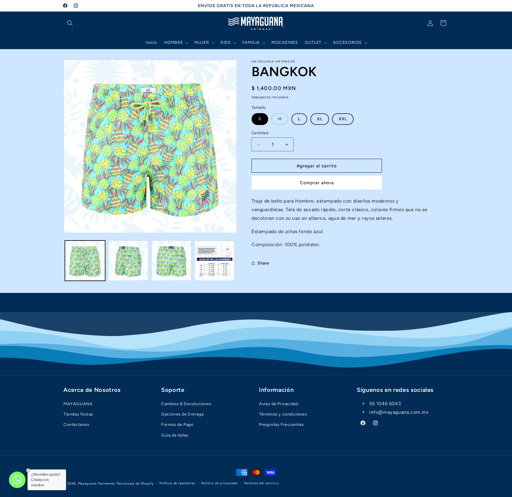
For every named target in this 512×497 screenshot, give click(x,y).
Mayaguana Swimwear (97, 483)
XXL (343, 118)
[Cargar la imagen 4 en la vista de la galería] (214, 261)
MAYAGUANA (77, 403)
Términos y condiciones (283, 414)
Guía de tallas (174, 435)
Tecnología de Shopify (135, 483)
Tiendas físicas (78, 414)
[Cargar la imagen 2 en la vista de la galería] (128, 261)
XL (319, 118)
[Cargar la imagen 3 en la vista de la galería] (171, 261)
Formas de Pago (177, 424)
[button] (69, 23)
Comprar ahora (317, 182)
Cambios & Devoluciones (186, 403)
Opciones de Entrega (182, 414)
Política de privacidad (219, 483)
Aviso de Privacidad (278, 403)
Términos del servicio (261, 483)
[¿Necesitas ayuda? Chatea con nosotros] (17, 480)
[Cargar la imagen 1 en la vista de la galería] (85, 261)
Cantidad (260, 133)
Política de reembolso (177, 483)
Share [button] (263, 263)
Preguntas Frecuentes (281, 424)
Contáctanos (76, 424)
